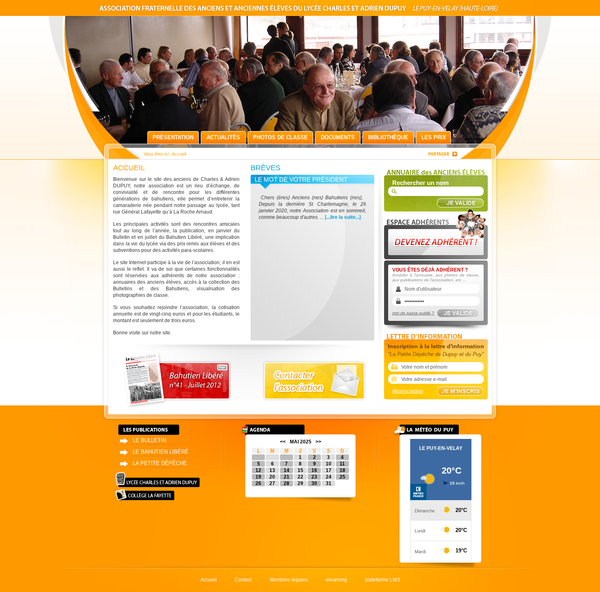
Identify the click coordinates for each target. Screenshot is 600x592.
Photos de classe (280, 137)
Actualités (223, 137)
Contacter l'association (314, 381)
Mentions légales (289, 580)
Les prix (433, 137)
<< (283, 442)
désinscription (407, 391)
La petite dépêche (160, 463)
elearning (336, 580)
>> (318, 442)
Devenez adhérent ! (437, 232)
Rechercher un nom (420, 182)
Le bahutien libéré (161, 452)
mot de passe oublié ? (413, 313)
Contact (243, 580)
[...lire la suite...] (343, 217)
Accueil (208, 580)
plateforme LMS (382, 580)
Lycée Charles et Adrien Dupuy (158, 479)
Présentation (173, 137)
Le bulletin (149, 440)
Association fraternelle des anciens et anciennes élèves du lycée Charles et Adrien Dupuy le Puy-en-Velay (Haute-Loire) (300, 9)
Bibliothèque (388, 137)
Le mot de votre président (301, 179)
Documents (338, 137)
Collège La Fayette (145, 494)
